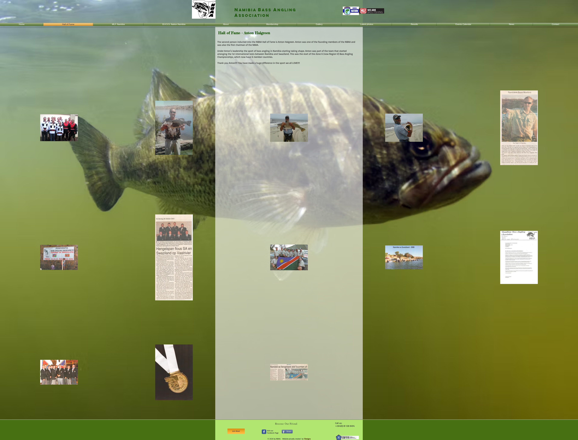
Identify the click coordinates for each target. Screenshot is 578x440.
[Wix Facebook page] (264, 431)
